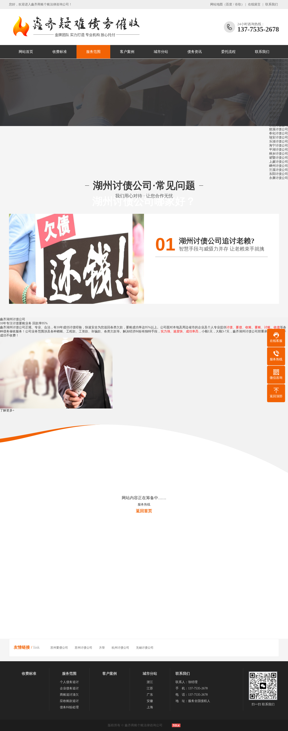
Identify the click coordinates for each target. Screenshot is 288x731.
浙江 (150, 682)
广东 (150, 694)
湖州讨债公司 (278, 80)
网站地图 (216, 4)
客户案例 (127, 52)
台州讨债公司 (278, 101)
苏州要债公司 (59, 647)
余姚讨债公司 (278, 125)
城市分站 (161, 52)
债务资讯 (194, 52)
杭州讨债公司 (278, 64)
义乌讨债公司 (278, 109)
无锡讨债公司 (144, 647)
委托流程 (228, 52)
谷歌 (238, 4)
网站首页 (26, 52)
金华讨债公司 (278, 88)
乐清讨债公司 (278, 141)
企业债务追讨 (69, 688)
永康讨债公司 (278, 178)
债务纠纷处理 (69, 707)
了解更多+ (7, 410)
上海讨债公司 (278, 60)
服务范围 (93, 52)
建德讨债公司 (278, 113)
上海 (150, 707)
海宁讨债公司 (278, 145)
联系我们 (271, 4)
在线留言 (254, 4)
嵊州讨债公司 (278, 165)
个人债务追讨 (69, 682)
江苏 (150, 688)
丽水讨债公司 (278, 105)
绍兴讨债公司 (278, 84)
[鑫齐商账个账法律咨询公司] (75, 27)
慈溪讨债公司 (278, 129)
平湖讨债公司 (278, 149)
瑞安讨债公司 (278, 137)
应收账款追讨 (69, 701)
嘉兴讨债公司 (278, 76)
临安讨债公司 (278, 121)
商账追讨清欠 (69, 694)
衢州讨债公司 (278, 93)
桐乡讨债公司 (278, 153)
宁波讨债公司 (278, 68)
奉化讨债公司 (278, 133)
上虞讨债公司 (278, 161)
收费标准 (59, 52)
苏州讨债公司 (83, 647)
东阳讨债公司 (278, 174)
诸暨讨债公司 (278, 157)
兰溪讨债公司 (278, 169)
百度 (229, 4)
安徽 (150, 701)
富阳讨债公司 (278, 117)
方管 (102, 647)
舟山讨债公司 (278, 97)
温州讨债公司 (278, 72)
